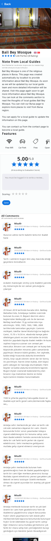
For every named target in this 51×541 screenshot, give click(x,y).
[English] (35, 52)
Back (7, 4)
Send (6, 202)
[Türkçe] (39, 52)
